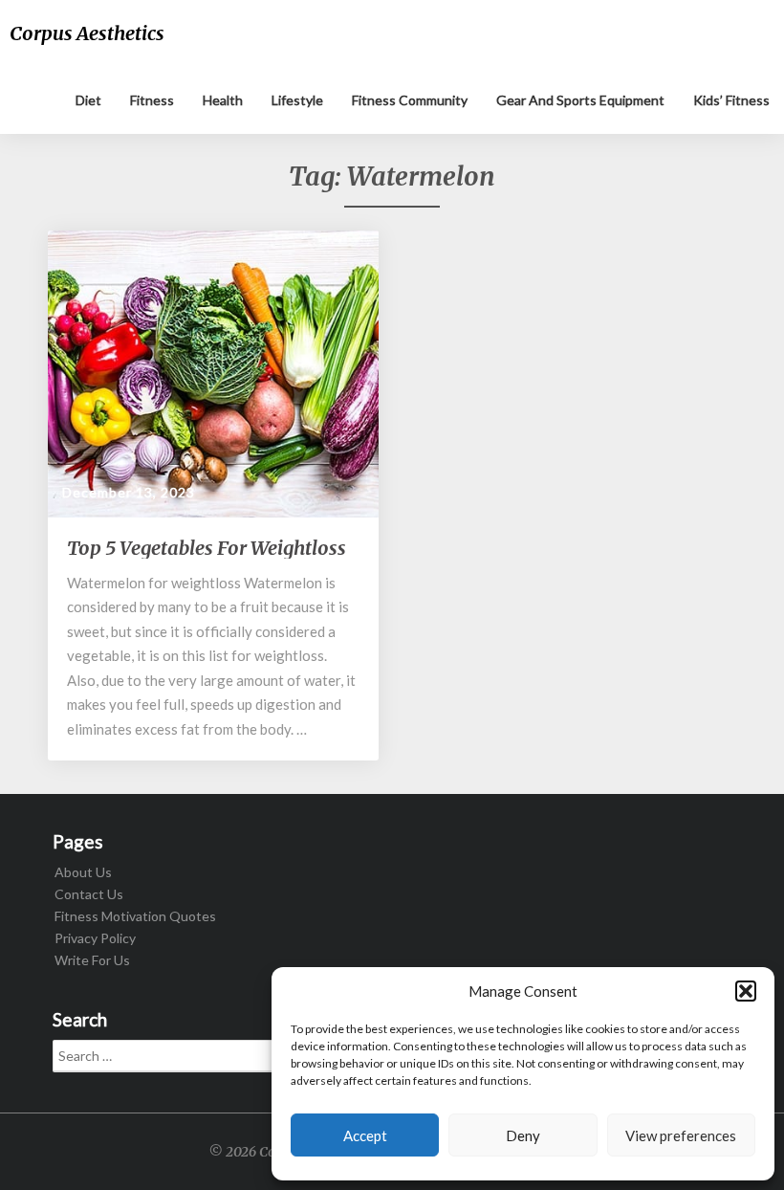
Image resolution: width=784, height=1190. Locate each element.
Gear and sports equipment (580, 100)
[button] (745, 991)
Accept (365, 1135)
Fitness (152, 100)
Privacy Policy (95, 938)
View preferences (680, 1135)
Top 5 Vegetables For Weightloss (206, 548)
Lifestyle (297, 100)
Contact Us (88, 894)
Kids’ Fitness (731, 100)
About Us (83, 872)
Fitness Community (410, 100)
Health (223, 100)
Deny (523, 1135)
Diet (88, 100)
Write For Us (92, 960)
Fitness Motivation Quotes (135, 916)
